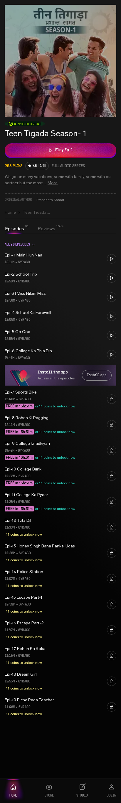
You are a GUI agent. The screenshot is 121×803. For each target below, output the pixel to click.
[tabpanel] (60, 479)
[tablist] (30, 229)
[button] (60, 259)
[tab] (14, 229)
